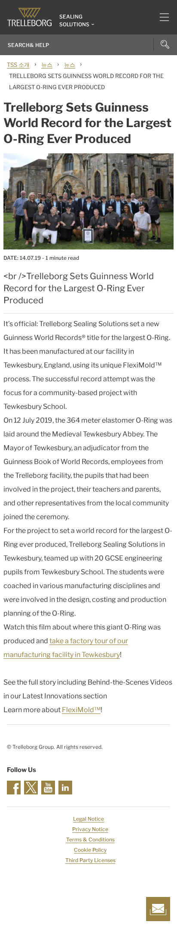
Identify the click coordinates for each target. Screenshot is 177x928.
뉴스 (46, 64)
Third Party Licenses (90, 860)
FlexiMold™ (81, 710)
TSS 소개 (18, 64)
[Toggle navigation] (161, 17)
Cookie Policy (90, 850)
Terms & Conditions (90, 839)
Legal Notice (88, 819)
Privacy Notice (90, 829)
